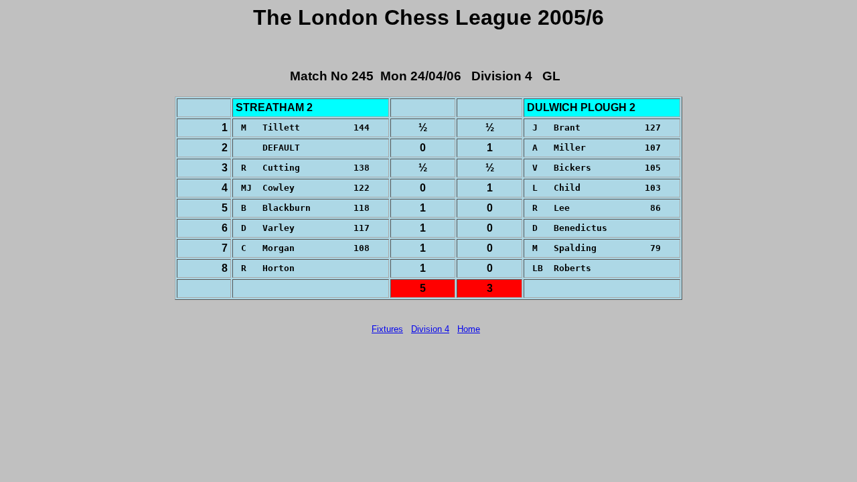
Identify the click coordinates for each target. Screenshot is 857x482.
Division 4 (430, 329)
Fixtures (387, 329)
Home (468, 329)
